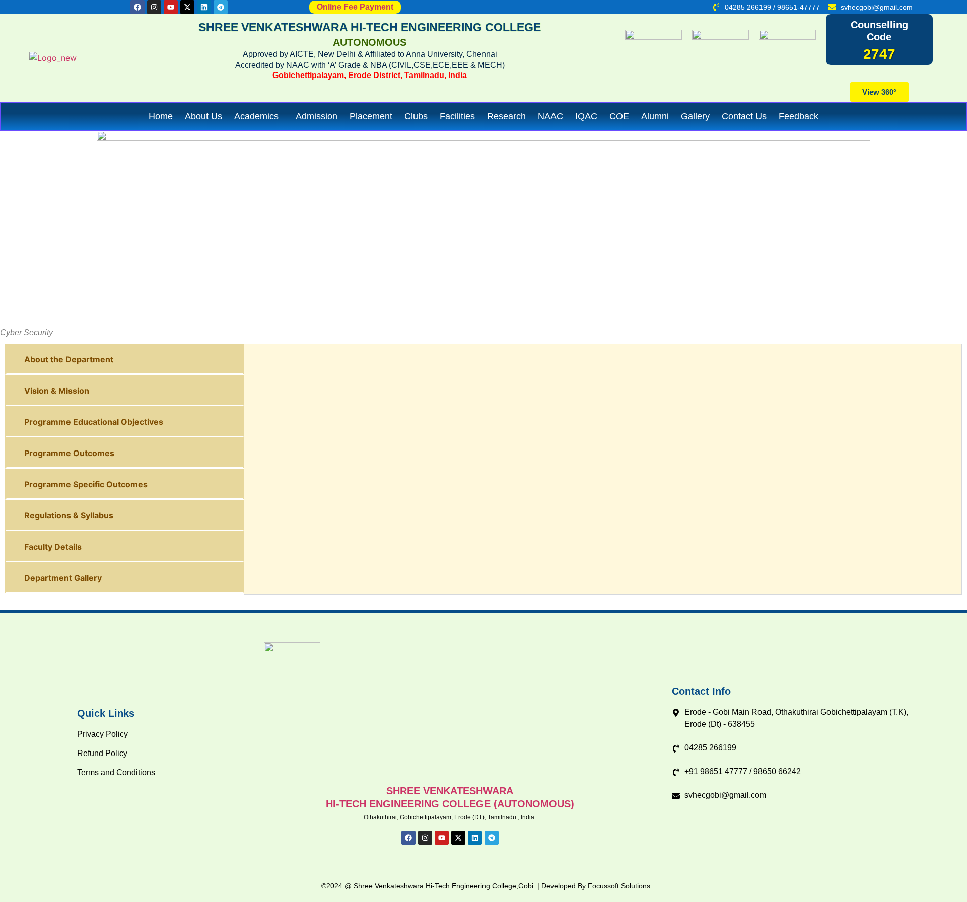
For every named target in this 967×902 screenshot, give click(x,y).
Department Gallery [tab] (63, 578)
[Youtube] (171, 7)
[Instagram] (154, 7)
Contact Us (744, 116)
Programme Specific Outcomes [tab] (86, 484)
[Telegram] (221, 7)
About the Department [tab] (68, 359)
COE (619, 116)
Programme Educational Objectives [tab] (93, 422)
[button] (259, 116)
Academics (256, 116)
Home (161, 116)
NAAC (550, 116)
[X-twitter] (187, 7)
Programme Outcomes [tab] (69, 453)
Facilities (457, 116)
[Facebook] (137, 7)
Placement (371, 116)
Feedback (798, 116)
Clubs (416, 116)
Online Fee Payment (355, 7)
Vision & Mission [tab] (56, 391)
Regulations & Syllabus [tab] (68, 515)
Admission (316, 116)
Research (506, 116)
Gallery (695, 116)
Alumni (655, 116)
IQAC (586, 116)
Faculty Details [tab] (53, 547)
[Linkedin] (204, 7)
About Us (203, 116)
